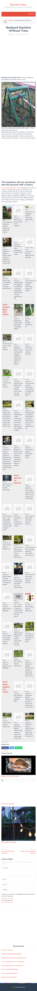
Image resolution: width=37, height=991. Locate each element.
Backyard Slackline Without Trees (10, 188)
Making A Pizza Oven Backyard (10, 776)
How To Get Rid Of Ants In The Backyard (12, 962)
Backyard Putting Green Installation (8, 851)
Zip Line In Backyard (7, 950)
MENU (32, 14)
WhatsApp (18, 748)
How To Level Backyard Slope (9, 969)
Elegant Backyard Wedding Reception (28, 851)
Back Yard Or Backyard (7, 804)
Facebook (5, 748)
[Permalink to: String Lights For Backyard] (18, 824)
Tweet (11, 748)
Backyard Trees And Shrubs (9, 977)
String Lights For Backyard (8, 842)
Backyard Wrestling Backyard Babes (11, 954)
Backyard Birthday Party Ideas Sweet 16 (12, 965)
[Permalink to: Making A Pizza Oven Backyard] (18, 765)
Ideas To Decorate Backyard (9, 973)
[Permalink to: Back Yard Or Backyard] (18, 790)
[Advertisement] (18, 56)
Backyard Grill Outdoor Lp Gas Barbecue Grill (13, 958)
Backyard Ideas (18, 4)
